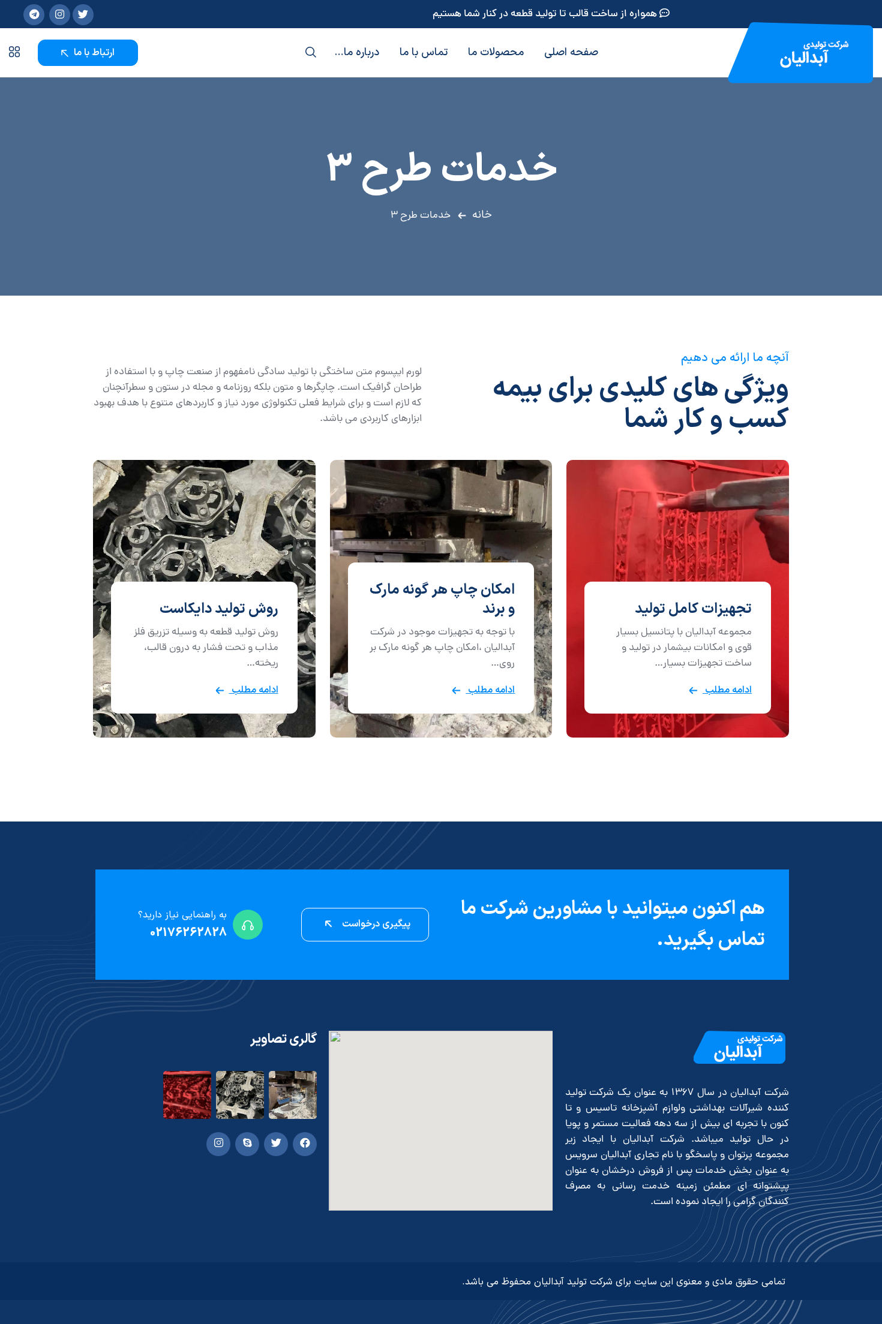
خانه (482, 215)
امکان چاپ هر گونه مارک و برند (442, 599)
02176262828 (188, 933)
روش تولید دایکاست (219, 609)
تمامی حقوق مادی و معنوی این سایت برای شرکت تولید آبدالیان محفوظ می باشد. (623, 1282)
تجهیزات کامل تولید (693, 609)
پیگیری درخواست (375, 924)
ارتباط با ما (93, 53)
